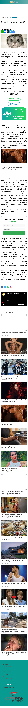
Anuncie (9, 684)
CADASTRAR (14, 233)
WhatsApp (15, 98)
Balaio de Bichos (13, 17)
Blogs (6, 17)
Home (2, 17)
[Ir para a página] (14, 2)
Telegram (15, 104)
